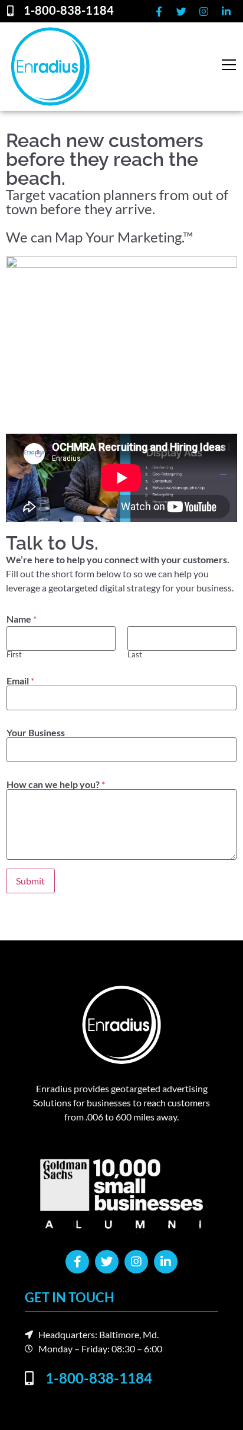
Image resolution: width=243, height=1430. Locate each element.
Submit (30, 880)
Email (20, 681)
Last (134, 655)
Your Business (35, 732)
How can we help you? (55, 784)
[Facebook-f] (159, 11)
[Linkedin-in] (226, 11)
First (14, 655)
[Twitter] (181, 11)
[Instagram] (203, 11)
